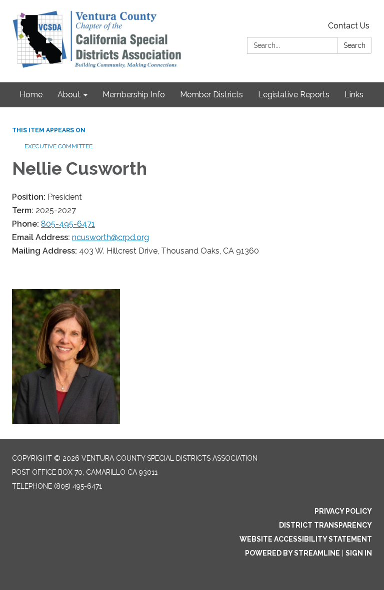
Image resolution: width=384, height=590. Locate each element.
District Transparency (325, 525)
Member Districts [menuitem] (211, 94)
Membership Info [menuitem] (133, 94)
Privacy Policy (343, 511)
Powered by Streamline (292, 553)
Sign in (359, 553)
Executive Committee (58, 146)
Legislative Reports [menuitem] (294, 94)
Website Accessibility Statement (306, 539)
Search (355, 45)
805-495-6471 (68, 224)
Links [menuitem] (354, 94)
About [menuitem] (69, 94)
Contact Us (349, 25)
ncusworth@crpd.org (110, 237)
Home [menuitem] (31, 94)
